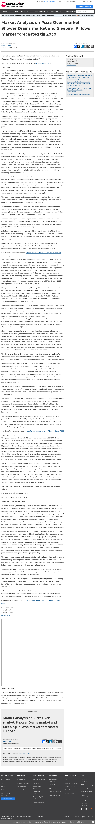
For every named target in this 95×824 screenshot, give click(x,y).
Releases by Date (39, 802)
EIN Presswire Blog (87, 785)
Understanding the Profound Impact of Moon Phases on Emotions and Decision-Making (79, 77)
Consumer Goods (24, 753)
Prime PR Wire (6, 46)
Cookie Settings (6, 818)
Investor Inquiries (86, 791)
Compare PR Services (5, 794)
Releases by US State (38, 797)
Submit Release (85, 6)
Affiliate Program (54, 785)
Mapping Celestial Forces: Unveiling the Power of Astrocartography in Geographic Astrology (79, 83)
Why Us (3, 783)
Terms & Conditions (7, 816)
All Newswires (21, 779)
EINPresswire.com (42, 63)
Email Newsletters (87, 15)
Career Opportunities (85, 796)
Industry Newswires (23, 790)
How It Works (5, 779)
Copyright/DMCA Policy (24, 816)
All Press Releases (39, 779)
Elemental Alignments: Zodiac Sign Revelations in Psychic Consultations (79, 89)
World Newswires (23, 783)
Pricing (68, 1)
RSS (79, 15)
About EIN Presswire (84, 780)
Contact (83, 1)
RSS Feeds (52, 788)
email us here (6, 615)
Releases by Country (37, 792)
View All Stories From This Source (78, 94)
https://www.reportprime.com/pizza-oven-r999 (43, 253)
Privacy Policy (39, 816)
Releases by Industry (37, 787)
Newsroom (84, 788)
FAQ (66, 779)
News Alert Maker (54, 795)
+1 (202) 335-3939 (49, 1)
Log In (92, 1)
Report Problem (70, 793)
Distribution (5, 790)
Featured (36, 783)
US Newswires (22, 786)
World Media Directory (69, 15)
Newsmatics (74, 816)
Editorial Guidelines (71, 783)
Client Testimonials (71, 790)
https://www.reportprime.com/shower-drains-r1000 (45, 431)
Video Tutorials (70, 786)
